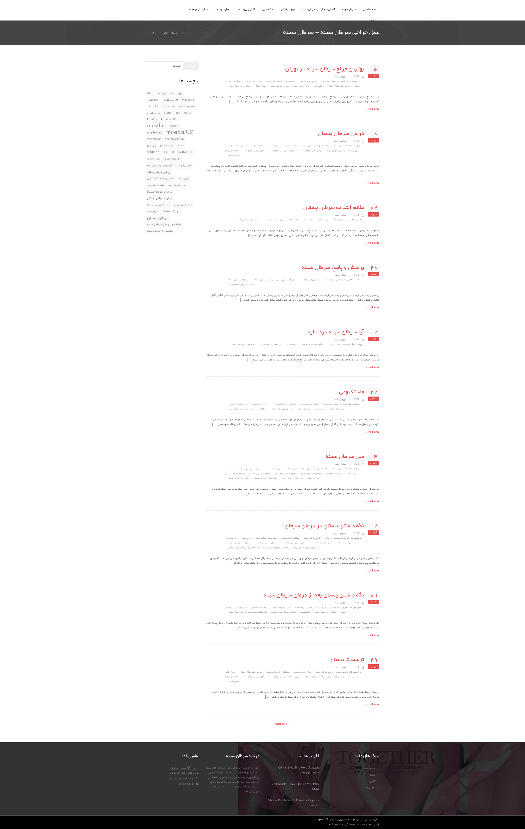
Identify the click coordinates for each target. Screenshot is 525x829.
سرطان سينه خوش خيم (311, 474)
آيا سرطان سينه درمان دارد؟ (333, 81)
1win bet (152, 100)
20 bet (166, 106)
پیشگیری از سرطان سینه (309, 280)
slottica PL (185, 152)
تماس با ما (370, 788)
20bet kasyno (153, 113)
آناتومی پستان (342, 672)
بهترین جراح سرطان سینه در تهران (324, 69)
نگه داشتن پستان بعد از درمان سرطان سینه (314, 595)
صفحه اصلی (369, 9)
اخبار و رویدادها (246, 9)
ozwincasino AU (174, 139)
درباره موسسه (222, 9)
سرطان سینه (349, 9)
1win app (177, 93)
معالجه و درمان (339, 141)
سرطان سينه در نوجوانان (286, 474)
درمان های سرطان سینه (332, 677)
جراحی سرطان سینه (259, 404)
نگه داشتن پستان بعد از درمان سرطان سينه (248, 612)
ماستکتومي (262, 409)
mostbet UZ (179, 133)
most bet (174, 126)
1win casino (170, 100)
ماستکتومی (351, 392)
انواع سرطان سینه (308, 81)
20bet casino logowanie (184, 106)
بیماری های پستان (253, 81)
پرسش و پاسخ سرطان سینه (332, 268)
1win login (188, 100)
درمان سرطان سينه (300, 86)
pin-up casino (166, 146)
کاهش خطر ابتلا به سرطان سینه (318, 9)
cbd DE (187, 113)
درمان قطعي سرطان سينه (311, 151)
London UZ (168, 119)
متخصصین (267, 9)
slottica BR (168, 152)
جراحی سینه (343, 543)
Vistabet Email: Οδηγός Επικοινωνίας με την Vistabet (294, 803)
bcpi (357, 667)
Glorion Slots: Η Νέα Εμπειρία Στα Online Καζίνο (295, 787)
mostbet (156, 126)
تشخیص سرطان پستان (238, 146)
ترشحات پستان (347, 660)
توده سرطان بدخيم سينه (266, 538)
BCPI (356, 77)
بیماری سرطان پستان (289, 146)
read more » (372, 109)
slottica (153, 153)
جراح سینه (318, 86)
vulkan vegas (153, 159)
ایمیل (372, 775)
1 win (150, 93)
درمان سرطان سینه (279, 86)
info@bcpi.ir (187, 784)
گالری (373, 20)
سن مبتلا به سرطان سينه (292, 478)
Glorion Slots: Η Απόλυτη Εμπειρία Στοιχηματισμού (299, 770)
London (152, 119)
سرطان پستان (260, 86)
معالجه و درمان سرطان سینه (246, 220)
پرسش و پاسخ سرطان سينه (337, 280)
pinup (180, 146)
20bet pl (168, 113)
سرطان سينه (292, 344)
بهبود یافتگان (288, 9)
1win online (153, 106)
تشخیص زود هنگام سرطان (339, 86)
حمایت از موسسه (198, 9)
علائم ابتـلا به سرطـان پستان (301, 220)
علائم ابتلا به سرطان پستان (333, 208)
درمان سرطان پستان (341, 134)
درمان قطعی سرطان (260, 608)
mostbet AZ (154, 133)
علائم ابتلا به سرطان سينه (266, 478)
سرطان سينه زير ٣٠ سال (259, 474)
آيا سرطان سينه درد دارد (335, 332)
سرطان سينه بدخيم (334, 474)
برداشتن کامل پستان (290, 538)
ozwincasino (154, 139)
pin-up (151, 146)
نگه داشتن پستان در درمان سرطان (324, 526)
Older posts (283, 724)
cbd (178, 113)
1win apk (162, 93)
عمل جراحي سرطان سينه (239, 86)
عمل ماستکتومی (242, 543)
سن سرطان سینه (345, 457)
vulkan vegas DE (171, 159)
